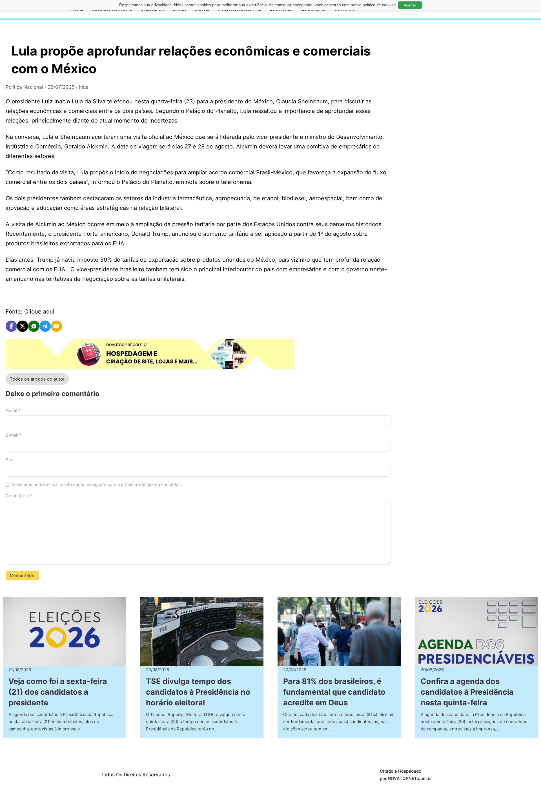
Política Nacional (24, 87)
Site (10, 459)
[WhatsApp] (33, 326)
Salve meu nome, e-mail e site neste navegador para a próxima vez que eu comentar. (96, 484)
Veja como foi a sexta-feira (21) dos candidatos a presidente (57, 692)
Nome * (13, 410)
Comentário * (19, 495)
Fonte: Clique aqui (30, 311)
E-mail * (14, 435)
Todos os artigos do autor (37, 379)
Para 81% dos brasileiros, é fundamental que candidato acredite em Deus (334, 692)
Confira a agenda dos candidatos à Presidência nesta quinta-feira (467, 692)
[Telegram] (45, 326)
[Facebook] (11, 326)
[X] (22, 326)
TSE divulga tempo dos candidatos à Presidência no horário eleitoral (198, 692)
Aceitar (410, 5)
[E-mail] (56, 326)
